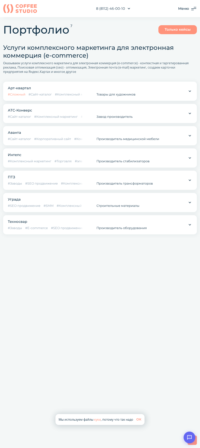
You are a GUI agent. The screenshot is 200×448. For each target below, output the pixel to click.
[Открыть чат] (189, 437)
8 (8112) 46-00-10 (110, 8)
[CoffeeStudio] (20, 8)
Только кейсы (178, 29)
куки (97, 419)
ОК (138, 419)
